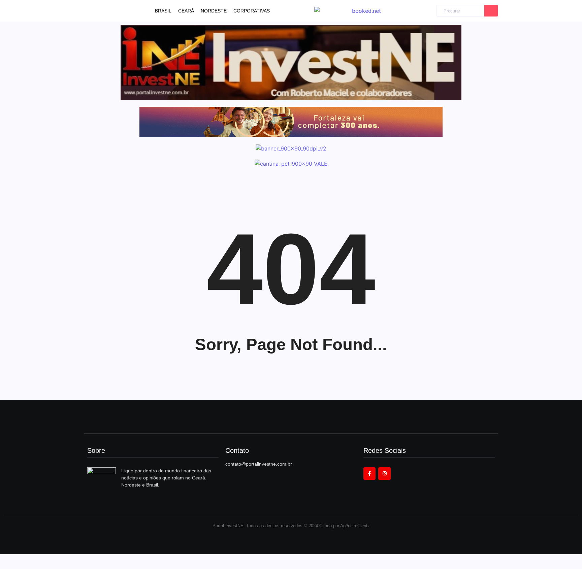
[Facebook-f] (369, 473)
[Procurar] (491, 11)
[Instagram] (384, 473)
